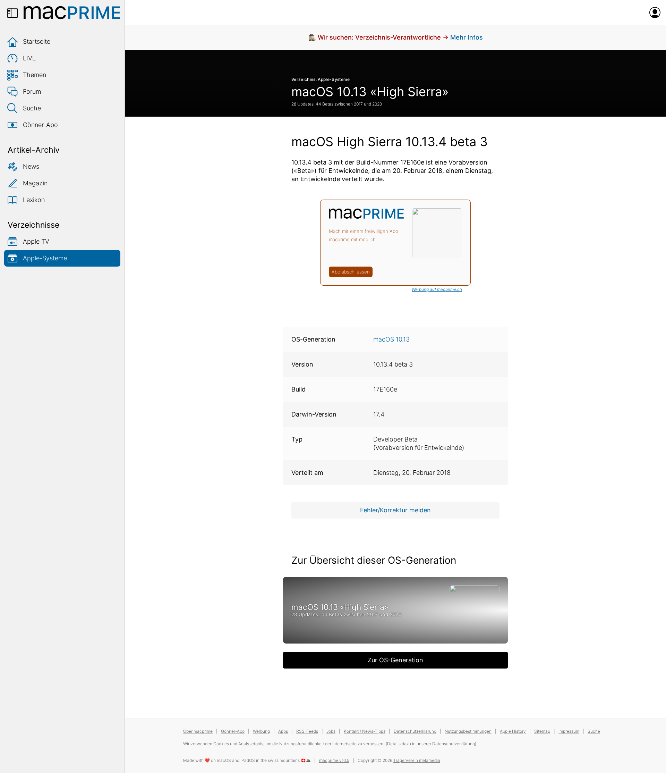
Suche (32, 108)
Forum (32, 91)
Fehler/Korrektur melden (395, 510)
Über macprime (198, 731)
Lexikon (34, 199)
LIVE (29, 58)
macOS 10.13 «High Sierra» (370, 91)
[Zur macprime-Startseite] (72, 12)
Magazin (35, 183)
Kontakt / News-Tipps (364, 731)
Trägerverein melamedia (416, 760)
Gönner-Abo (40, 124)
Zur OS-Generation (395, 660)
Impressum (568, 731)
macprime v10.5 (334, 760)
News (31, 166)
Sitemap (542, 731)
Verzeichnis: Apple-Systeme (320, 79)
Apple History (513, 731)
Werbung (261, 731)
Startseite (36, 41)
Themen (34, 74)
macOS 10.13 (391, 339)
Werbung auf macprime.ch (437, 289)
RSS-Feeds (307, 731)
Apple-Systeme (45, 258)
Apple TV (36, 241)
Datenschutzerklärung (415, 731)
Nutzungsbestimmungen (468, 731)
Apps (283, 731)
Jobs (330, 731)
